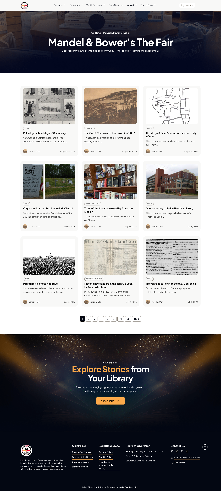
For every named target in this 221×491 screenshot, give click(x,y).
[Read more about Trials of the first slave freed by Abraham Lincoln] (110, 181)
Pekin (27, 128)
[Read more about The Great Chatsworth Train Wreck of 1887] (110, 106)
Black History (92, 204)
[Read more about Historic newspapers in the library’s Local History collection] (110, 257)
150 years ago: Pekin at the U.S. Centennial (171, 283)
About (130, 5)
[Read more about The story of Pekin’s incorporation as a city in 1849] (172, 106)
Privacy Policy (106, 452)
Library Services (80, 466)
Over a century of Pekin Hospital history (169, 208)
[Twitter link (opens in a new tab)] (182, 451)
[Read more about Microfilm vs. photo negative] (49, 257)
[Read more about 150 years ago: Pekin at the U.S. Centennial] (172, 257)
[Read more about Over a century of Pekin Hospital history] (172, 181)
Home (98, 33)
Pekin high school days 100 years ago (45, 133)
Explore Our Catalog (82, 452)
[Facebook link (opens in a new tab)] (172, 451)
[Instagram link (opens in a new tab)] (177, 451)
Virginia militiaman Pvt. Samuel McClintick (48, 208)
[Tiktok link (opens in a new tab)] (187, 451)
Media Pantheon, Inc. (129, 487)
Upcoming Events (80, 462)
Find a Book (146, 5)
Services (58, 5)
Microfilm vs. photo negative (40, 283)
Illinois (89, 128)
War (27, 204)
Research (75, 5)
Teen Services (115, 5)
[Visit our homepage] (26, 450)
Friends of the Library (82, 457)
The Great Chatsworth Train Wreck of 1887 (109, 133)
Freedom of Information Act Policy (106, 465)
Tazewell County (94, 279)
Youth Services (94, 5)
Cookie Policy (106, 457)
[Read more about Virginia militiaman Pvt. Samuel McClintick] (49, 181)
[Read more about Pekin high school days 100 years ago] (49, 106)
